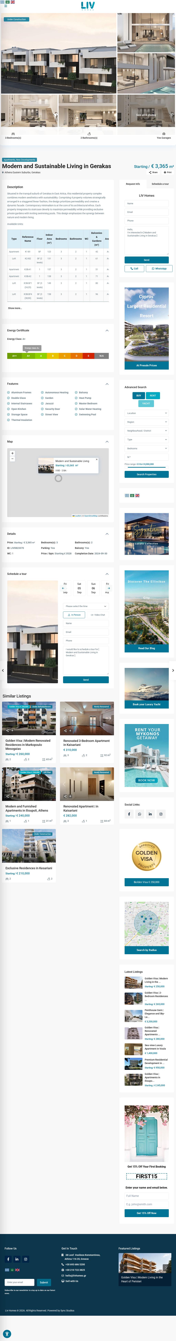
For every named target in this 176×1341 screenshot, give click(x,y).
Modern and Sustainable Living (72, 461)
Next (108, 588)
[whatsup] (139, 814)
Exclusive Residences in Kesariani (29, 868)
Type (129, 439)
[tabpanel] (147, 444)
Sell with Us (71, 1281)
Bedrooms (132, 448)
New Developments (25, 159)
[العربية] (7, 2)
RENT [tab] (153, 395)
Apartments (9, 159)
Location (131, 413)
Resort (146, 315)
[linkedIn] (150, 814)
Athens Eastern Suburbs (17, 172)
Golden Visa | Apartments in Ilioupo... (152, 1077)
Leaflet (78, 515)
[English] (12, 2)
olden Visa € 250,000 (146, 882)
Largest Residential (146, 306)
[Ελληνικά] (2, 2)
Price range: (130, 464)
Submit (44, 1282)
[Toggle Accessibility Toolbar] (7, 1333)
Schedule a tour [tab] (160, 184)
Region (130, 422)
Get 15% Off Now (146, 1213)
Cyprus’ (146, 296)
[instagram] (161, 814)
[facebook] (129, 814)
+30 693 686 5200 (75, 1264)
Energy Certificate (18, 330)
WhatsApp (161, 268)
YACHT (146, 403)
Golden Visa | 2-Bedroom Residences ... (156, 996)
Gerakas (35, 172)
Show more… (15, 308)
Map (10, 441)
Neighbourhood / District (139, 430)
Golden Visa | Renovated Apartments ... (152, 1031)
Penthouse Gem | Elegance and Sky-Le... (155, 1013)
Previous (63, 588)
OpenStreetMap (90, 515)
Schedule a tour (17, 574)
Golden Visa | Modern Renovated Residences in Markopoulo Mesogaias (28, 745)
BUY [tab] (138, 395)
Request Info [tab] (133, 184)
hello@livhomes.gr (75, 1275)
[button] (58, 478)
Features (12, 383)
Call (136, 268)
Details (11, 533)
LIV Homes (146, 195)
